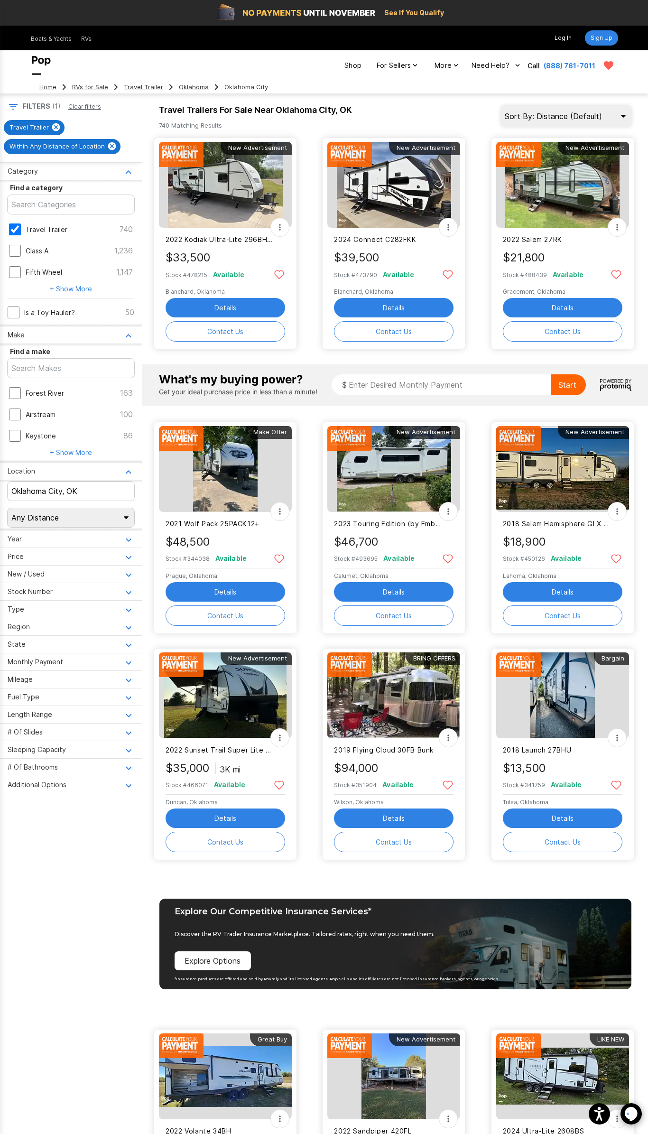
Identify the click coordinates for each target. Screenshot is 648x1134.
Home (47, 87)
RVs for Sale (90, 87)
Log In (563, 37)
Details (225, 308)
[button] (599, 1114)
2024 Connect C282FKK (375, 239)
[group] (34, 127)
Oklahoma (194, 87)
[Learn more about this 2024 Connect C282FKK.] (393, 185)
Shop (352, 65)
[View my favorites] (608, 65)
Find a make (30, 351)
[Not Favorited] (279, 274)
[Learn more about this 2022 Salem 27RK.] (562, 185)
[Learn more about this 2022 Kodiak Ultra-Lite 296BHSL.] (225, 185)
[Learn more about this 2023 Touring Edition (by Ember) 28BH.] (393, 469)
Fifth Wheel (44, 272)
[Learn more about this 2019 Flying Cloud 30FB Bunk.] (393, 695)
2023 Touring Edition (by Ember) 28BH (388, 524)
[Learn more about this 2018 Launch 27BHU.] (562, 695)
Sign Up (601, 37)
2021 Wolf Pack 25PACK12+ (212, 524)
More (443, 65)
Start (567, 385)
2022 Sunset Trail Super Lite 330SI (219, 750)
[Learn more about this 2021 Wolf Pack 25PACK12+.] (225, 469)
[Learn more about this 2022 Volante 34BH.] (225, 1076)
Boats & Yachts (51, 38)
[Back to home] (41, 65)
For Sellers (394, 65)
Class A (37, 251)
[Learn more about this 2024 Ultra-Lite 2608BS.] (562, 1076)
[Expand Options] (279, 227)
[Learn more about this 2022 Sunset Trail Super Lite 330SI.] (225, 695)
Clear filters (84, 106)
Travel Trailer (143, 87)
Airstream (41, 414)
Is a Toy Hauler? (49, 312)
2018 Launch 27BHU (537, 750)
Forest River (45, 393)
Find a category (36, 188)
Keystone (41, 436)
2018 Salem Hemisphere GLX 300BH (557, 524)
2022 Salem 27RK (532, 239)
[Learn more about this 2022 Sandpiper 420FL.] (393, 1076)
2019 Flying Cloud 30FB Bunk (384, 750)
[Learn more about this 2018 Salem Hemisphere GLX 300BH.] (562, 469)
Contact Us (225, 331)
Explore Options (213, 961)
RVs (86, 38)
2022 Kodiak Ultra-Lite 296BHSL (219, 239)
